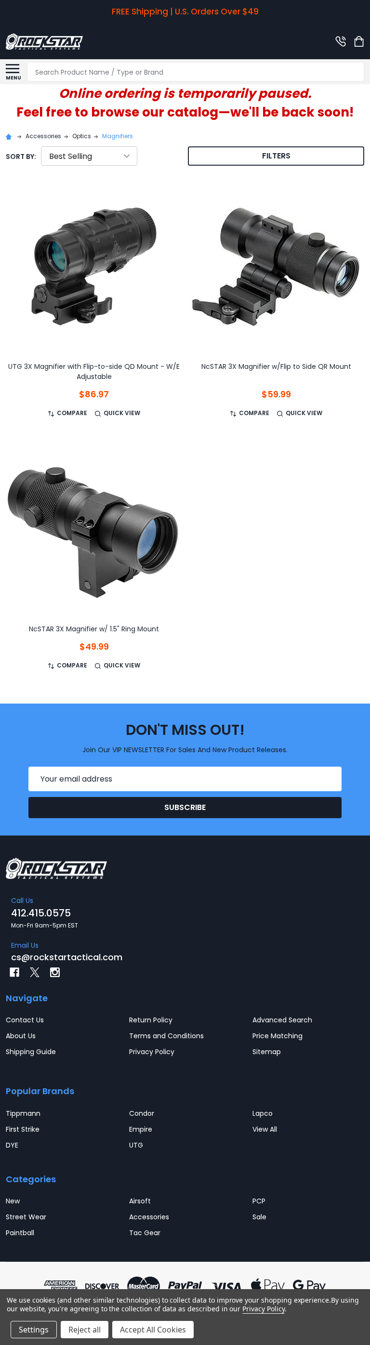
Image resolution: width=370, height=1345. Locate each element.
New (13, 1201)
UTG (136, 1145)
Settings (34, 1329)
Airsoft (140, 1201)
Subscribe (185, 807)
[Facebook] (14, 972)
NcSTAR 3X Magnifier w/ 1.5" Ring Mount (94, 629)
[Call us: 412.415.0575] (340, 41)
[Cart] (360, 41)
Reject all (84, 1329)
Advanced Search (282, 1020)
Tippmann (23, 1113)
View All (264, 1129)
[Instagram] (55, 972)
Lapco (262, 1113)
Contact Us (25, 1020)
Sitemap (266, 1052)
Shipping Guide (31, 1052)
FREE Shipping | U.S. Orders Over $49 (185, 11)
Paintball (20, 1233)
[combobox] (195, 71)
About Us (21, 1036)
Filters (276, 155)
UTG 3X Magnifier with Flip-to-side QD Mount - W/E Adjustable (94, 371)
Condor (141, 1113)
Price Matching (277, 1036)
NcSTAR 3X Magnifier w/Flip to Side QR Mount (276, 366)
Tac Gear (144, 1233)
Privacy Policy (151, 1052)
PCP (258, 1201)
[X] (34, 972)
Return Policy (150, 1020)
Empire (140, 1129)
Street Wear (26, 1217)
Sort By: (21, 156)
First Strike (23, 1129)
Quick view (122, 413)
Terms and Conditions (166, 1036)
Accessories (149, 1217)
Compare (72, 413)
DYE (12, 1145)
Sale (259, 1217)
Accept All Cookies (153, 1329)
